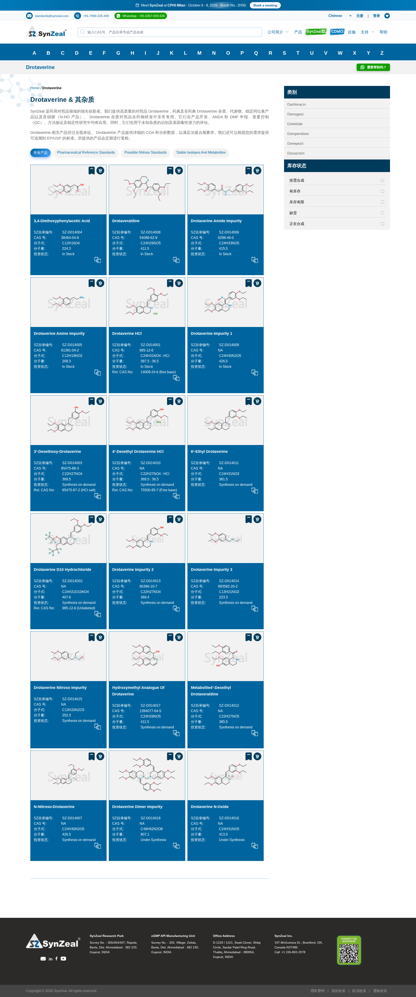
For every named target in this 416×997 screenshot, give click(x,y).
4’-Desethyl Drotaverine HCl (138, 451)
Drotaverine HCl (127, 333)
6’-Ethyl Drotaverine (209, 451)
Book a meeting (265, 5)
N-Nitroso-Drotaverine (54, 807)
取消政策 (359, 991)
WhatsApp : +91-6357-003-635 (143, 16)
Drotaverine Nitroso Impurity (60, 687)
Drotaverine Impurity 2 (133, 569)
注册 (359, 16)
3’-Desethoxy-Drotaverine (57, 451)
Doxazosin (295, 153)
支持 (365, 32)
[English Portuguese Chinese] (335, 16)
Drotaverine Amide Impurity (216, 221)
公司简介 (275, 32)
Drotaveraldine (126, 221)
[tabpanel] (208, 5)
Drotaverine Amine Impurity (59, 333)
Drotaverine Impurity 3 (211, 569)
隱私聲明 (318, 991)
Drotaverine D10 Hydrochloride (62, 569)
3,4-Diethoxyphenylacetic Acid (62, 221)
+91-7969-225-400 (96, 16)
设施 (352, 32)
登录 (376, 16)
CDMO (337, 31)
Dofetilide (294, 124)
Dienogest (295, 114)
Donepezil (295, 143)
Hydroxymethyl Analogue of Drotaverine (138, 690)
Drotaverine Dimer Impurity (137, 807)
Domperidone (298, 134)
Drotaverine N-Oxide (210, 807)
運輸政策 (380, 991)
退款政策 (338, 991)
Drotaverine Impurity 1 (211, 333)
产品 (298, 32)
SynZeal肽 (316, 31)
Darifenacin (296, 104)
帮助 (383, 32)
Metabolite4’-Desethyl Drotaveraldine (211, 690)
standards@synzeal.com (52, 16)
